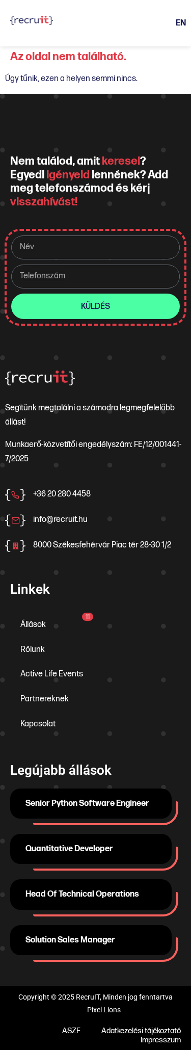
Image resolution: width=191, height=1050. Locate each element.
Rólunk (32, 649)
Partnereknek (44, 699)
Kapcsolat (38, 724)
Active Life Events (51, 674)
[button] (89, 23)
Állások (55, 621)
